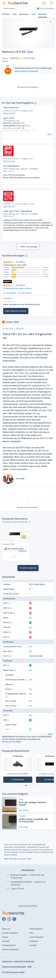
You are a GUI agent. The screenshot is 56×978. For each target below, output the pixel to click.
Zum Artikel (23, 810)
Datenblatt (42, 14)
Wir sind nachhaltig (47, 8)
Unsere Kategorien (10, 949)
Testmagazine (36, 929)
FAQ (31, 933)
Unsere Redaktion (10, 933)
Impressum (7, 961)
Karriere (5, 941)
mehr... (50, 134)
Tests (14, 14)
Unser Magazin (36, 937)
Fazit (33, 14)
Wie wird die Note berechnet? (26, 71)
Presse (5, 937)
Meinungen (24, 14)
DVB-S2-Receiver (9, 8)
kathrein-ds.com (8, 742)
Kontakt (33, 945)
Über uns (6, 929)
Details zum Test (9, 113)
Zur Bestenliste (20, 780)
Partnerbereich (8, 945)
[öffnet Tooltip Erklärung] (35, 103)
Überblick (6, 14)
